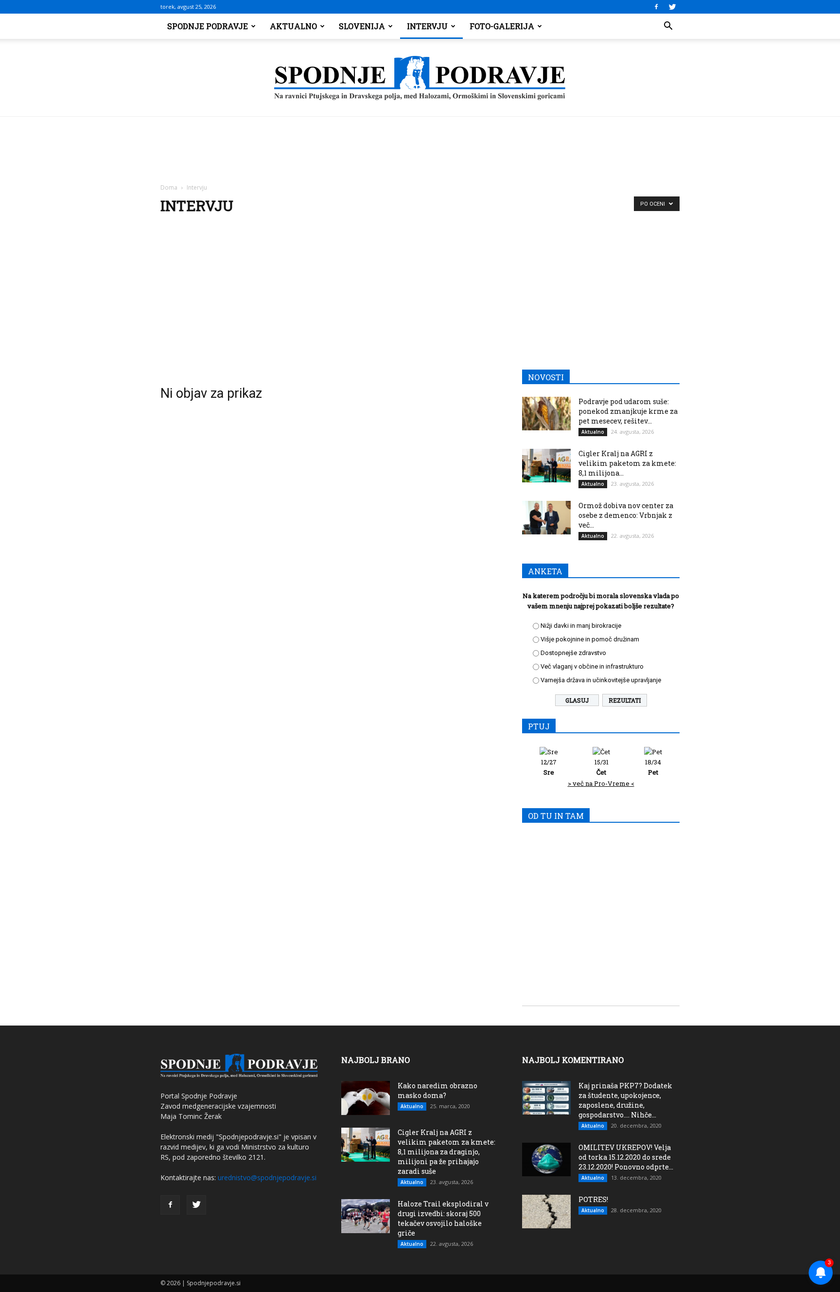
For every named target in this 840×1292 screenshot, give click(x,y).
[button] (668, 26)
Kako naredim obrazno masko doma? (437, 1090)
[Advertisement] (420, 297)
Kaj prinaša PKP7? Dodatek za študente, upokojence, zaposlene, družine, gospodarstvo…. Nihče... (625, 1100)
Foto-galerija (502, 26)
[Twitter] (672, 7)
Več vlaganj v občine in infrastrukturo (592, 666)
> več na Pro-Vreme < (601, 783)
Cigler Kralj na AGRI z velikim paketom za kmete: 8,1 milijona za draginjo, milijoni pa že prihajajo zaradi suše (446, 1152)
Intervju (427, 26)
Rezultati (625, 700)
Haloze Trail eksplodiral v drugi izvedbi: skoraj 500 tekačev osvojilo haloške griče (443, 1218)
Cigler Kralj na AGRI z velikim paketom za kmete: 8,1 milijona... (627, 463)
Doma (168, 187)
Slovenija (362, 26)
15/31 (602, 767)
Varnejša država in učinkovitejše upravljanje (601, 680)
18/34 (653, 767)
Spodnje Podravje (207, 26)
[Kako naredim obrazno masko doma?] (365, 1098)
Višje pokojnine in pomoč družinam (590, 639)
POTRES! (593, 1199)
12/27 (549, 767)
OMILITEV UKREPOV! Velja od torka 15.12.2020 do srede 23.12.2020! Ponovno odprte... (625, 1157)
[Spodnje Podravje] (420, 78)
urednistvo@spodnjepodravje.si (267, 1177)
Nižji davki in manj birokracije (581, 625)
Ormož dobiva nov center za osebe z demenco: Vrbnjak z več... (625, 515)
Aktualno (293, 26)
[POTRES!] (546, 1211)
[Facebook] (656, 7)
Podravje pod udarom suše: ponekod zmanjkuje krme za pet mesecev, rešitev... (628, 411)
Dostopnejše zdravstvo (573, 652)
